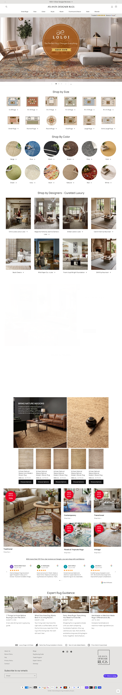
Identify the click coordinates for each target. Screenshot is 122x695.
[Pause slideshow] (70, 84)
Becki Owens (17, 272)
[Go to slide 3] (62, 580)
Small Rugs (12, 129)
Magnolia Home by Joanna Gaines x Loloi (47, 233)
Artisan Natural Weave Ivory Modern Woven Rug (26, 473)
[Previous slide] (52, 84)
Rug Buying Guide (38, 654)
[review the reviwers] (30, 566)
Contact (7, 663)
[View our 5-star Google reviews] (61, 15)
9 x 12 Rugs (69, 110)
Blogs (34, 651)
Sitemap (35, 663)
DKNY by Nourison (102, 272)
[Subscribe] (35, 676)
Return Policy (8, 654)
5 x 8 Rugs (12, 110)
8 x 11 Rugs (50, 110)
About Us (7, 651)
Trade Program (37, 657)
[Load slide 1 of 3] (56, 83)
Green (12, 183)
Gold (107, 159)
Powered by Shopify (69, 690)
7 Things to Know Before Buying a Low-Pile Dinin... (16, 616)
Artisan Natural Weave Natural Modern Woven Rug (43, 473)
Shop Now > (7, 552)
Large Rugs (88, 129)
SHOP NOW (89, 331)
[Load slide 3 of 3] (61, 83)
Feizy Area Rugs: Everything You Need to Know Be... (74, 616)
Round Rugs (50, 129)
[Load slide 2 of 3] (58, 83)
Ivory (31, 183)
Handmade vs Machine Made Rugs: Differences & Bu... (103, 616)
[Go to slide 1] (59, 580)
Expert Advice (37, 660)
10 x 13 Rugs (88, 110)
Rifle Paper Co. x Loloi (45, 272)
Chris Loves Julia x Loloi (17, 232)
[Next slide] (66, 84)
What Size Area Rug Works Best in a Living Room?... (45, 616)
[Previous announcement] (5, 1)
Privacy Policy (8, 660)
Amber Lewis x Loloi (74, 232)
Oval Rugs (69, 129)
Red (88, 183)
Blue (31, 159)
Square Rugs (17, 395)
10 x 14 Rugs (107, 110)
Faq (5, 657)
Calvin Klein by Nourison (102, 232)
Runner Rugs (31, 129)
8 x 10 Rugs (31, 110)
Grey (88, 159)
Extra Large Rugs (107, 129)
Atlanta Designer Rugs (58, 690)
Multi (50, 183)
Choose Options (26, 482)
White (107, 183)
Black (50, 159)
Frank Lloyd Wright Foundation (74, 272)
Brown (69, 159)
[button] (6, 7)
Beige (12, 159)
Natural (69, 183)
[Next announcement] (117, 1)
